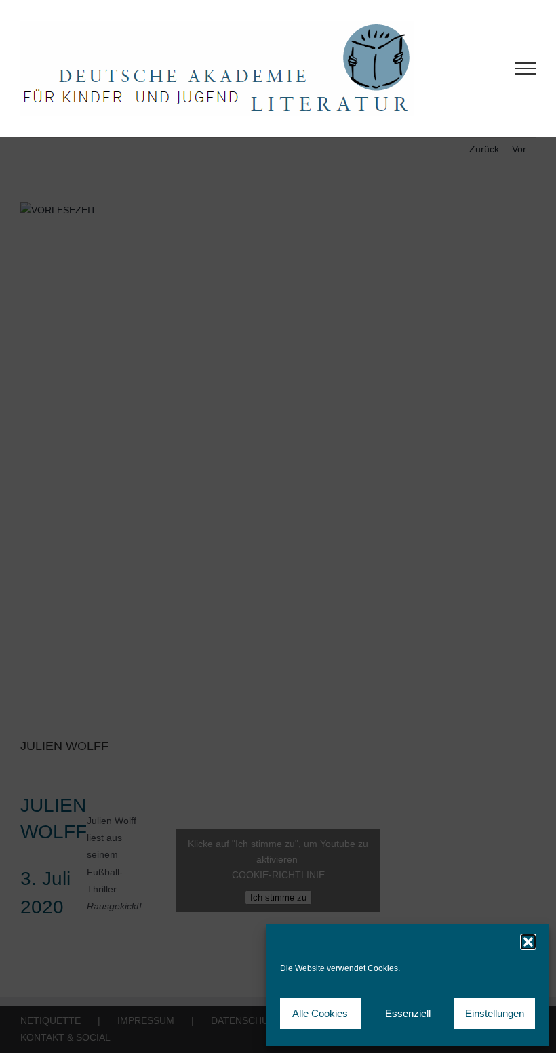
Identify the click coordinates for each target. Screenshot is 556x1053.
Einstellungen (494, 1013)
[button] (528, 942)
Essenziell (408, 1013)
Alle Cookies (320, 1013)
